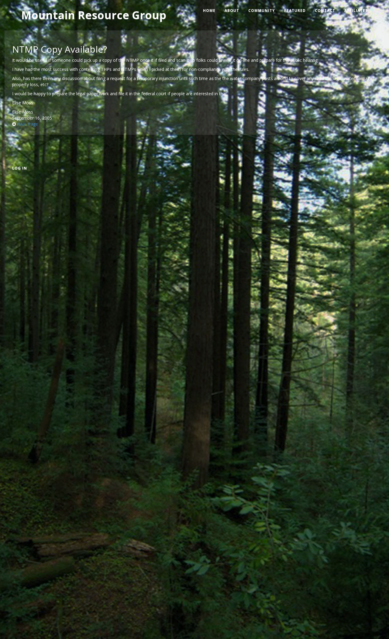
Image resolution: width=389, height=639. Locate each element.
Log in (19, 168)
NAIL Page (27, 124)
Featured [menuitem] (295, 10)
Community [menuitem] (261, 10)
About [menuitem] (232, 10)
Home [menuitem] (209, 10)
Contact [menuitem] (325, 10)
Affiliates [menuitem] (356, 10)
